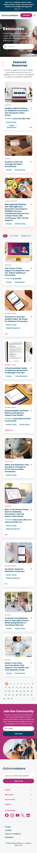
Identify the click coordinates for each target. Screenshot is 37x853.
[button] (5, 46)
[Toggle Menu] (35, 15)
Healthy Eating (20, 170)
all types (9, 170)
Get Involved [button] (10, 799)
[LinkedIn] (28, 815)
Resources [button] (9, 795)
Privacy (8, 827)
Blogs (8, 159)
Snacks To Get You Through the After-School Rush (14, 164)
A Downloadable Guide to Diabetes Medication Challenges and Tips (16, 370)
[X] (23, 815)
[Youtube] (17, 815)
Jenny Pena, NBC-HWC (21, 118)
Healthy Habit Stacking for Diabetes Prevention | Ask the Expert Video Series (17, 111)
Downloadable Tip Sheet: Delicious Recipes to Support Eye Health (17, 412)
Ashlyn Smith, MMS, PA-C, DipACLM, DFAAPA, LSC (18, 521)
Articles (9, 461)
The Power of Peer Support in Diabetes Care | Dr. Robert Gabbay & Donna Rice (17, 271)
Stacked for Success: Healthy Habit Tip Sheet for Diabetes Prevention (16, 319)
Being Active (27, 236)
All (5, 236)
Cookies (8, 830)
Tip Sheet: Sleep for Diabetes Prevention (15, 570)
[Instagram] (12, 815)
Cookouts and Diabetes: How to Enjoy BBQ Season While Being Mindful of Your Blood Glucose (17, 621)
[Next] (33, 699)
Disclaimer (9, 837)
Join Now (26, 15)
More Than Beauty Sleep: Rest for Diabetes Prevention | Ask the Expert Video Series (17, 512)
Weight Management (11, 126)
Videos (8, 105)
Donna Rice (17, 278)
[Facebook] (7, 815)
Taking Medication (21, 376)
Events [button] (7, 790)
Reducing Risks (20, 282)
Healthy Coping (11, 122)
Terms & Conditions (13, 834)
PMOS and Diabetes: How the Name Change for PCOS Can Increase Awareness (17, 468)
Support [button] (8, 804)
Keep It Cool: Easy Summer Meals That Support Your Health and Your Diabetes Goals (17, 666)
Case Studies (11, 201)
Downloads (10, 313)
